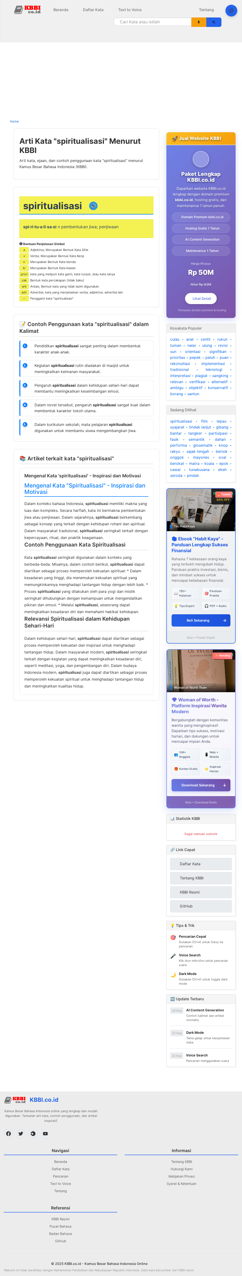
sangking (220, 375)
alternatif (220, 381)
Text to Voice (130, 9)
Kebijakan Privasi (182, 1176)
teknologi (214, 369)
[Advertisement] (121, 79)
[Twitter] (21, 1133)
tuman (175, 345)
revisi (223, 345)
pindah (193, 475)
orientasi (192, 351)
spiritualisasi (181, 421)
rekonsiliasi (180, 363)
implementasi (213, 363)
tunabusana (199, 469)
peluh (210, 357)
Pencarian (60, 1176)
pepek (195, 357)
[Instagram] (33, 1133)
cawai (175, 469)
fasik (174, 439)
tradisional (179, 369)
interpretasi (180, 375)
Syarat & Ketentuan (181, 1184)
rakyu (175, 451)
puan (224, 357)
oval (222, 457)
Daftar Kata (93, 9)
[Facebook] (8, 1133)
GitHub (60, 1241)
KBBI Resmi (60, 1219)
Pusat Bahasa (60, 1226)
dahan (220, 439)
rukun (222, 339)
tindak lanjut (200, 427)
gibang (222, 427)
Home (14, 121)
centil (205, 339)
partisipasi (218, 433)
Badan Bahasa (60, 1234)
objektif (196, 387)
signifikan (217, 351)
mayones (201, 457)
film (204, 421)
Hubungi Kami (182, 1169)
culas (174, 339)
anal (190, 339)
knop (223, 445)
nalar (191, 345)
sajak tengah (197, 451)
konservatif (218, 387)
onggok (177, 457)
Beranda (60, 9)
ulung (207, 345)
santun (193, 393)
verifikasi (197, 381)
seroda (176, 475)
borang (176, 393)
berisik (222, 451)
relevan (176, 381)
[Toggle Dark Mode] (231, 11)
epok (223, 463)
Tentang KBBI (181, 1162)
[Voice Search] (199, 22)
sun (173, 351)
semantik (197, 439)
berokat (177, 463)
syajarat (177, 427)
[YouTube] (45, 1133)
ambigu (176, 387)
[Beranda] (27, 9)
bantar (176, 433)
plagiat (201, 375)
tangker (195, 433)
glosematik (203, 445)
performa (178, 445)
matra (194, 463)
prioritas (177, 357)
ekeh (222, 469)
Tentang (206, 9)
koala (209, 463)
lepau (221, 421)
